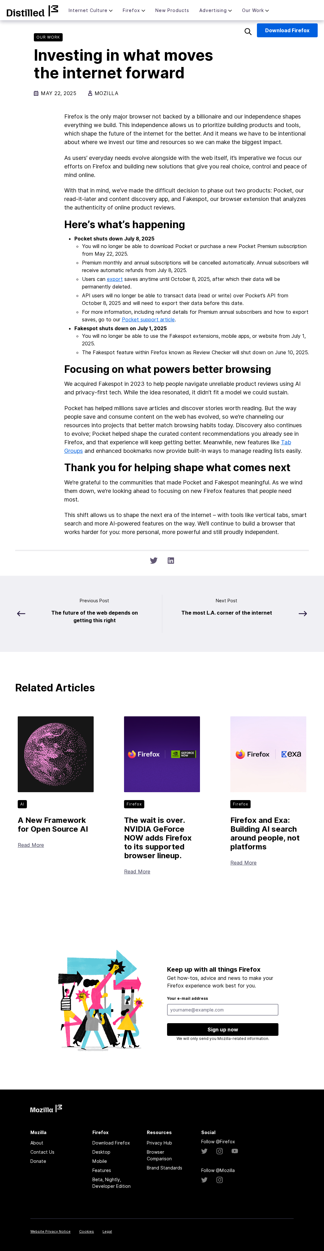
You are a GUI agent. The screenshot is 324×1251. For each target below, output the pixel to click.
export (115, 279)
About (36, 1142)
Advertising (213, 10)
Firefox (131, 10)
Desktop (101, 1152)
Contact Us (42, 1152)
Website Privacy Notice (50, 1231)
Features (101, 1170)
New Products (172, 10)
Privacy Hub (159, 1142)
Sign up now (223, 1029)
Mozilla (32, 10)
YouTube (235, 1151)
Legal (107, 1231)
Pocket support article (148, 319)
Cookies (86, 1231)
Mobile (99, 1161)
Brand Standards (164, 1167)
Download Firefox (111, 1142)
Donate (38, 1161)
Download (287, 30)
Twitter (204, 1151)
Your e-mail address (187, 998)
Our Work (253, 10)
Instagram (219, 1151)
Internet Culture (88, 10)
